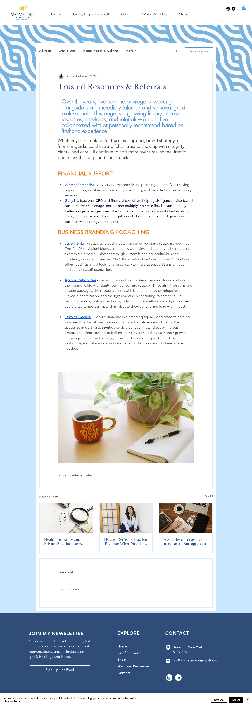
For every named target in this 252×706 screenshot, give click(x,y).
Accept (236, 700)
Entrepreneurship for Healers (75, 474)
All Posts (45, 50)
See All (209, 496)
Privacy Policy (12, 701)
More (129, 50)
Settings (219, 700)
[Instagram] (228, 9)
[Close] (247, 699)
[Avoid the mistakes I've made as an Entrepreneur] (185, 518)
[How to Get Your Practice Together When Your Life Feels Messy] (126, 518)
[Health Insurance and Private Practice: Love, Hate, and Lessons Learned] (66, 518)
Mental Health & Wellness (100, 50)
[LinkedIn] (233, 9)
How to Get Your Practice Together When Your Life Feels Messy (125, 542)
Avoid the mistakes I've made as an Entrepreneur (185, 542)
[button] (244, 7)
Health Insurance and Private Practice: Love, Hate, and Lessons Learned (63, 542)
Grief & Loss (67, 50)
